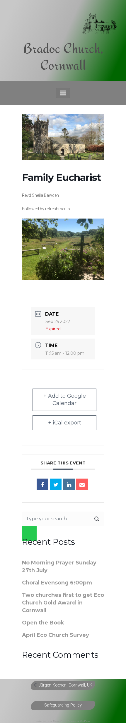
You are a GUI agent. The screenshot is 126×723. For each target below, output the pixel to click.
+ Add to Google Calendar (64, 400)
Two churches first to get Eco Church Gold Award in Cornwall (63, 603)
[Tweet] (56, 484)
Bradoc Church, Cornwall (63, 57)
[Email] (82, 484)
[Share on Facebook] (42, 484)
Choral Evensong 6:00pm (57, 582)
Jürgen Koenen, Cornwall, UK (65, 685)
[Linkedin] (69, 484)
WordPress (85, 721)
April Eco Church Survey (55, 635)
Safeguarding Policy (63, 705)
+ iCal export (64, 422)
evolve (39, 721)
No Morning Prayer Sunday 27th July (59, 566)
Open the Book (43, 622)
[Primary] (63, 93)
